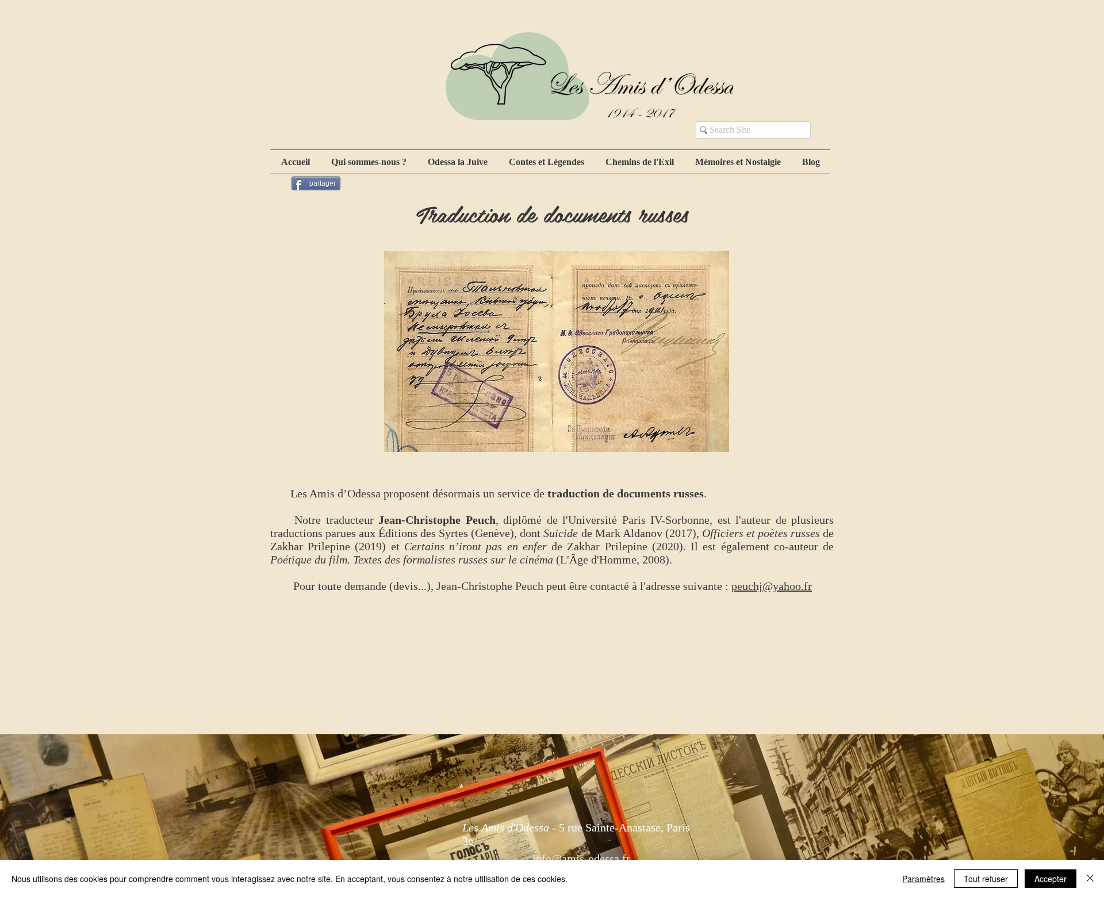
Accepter (1050, 878)
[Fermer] (1090, 878)
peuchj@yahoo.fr (771, 586)
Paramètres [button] (923, 878)
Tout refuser (986, 878)
